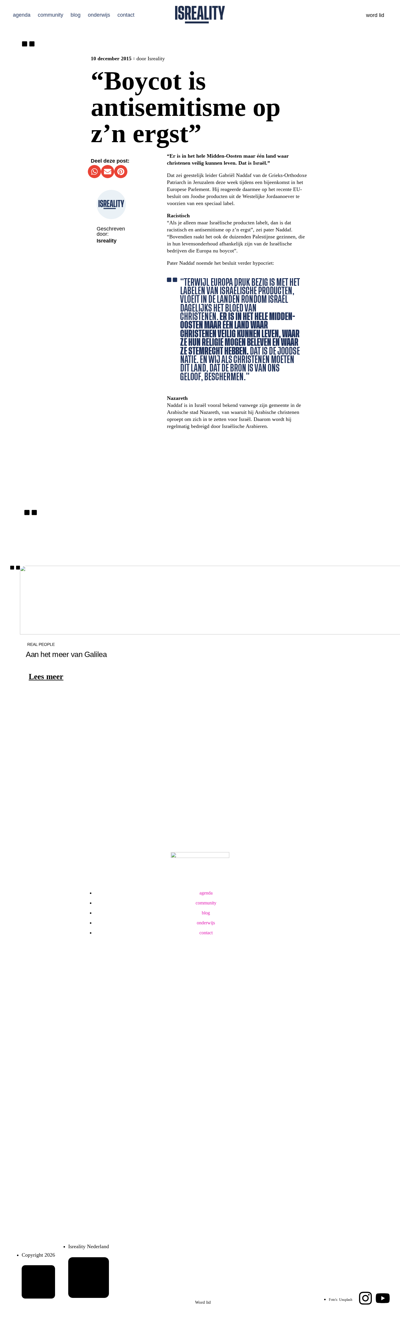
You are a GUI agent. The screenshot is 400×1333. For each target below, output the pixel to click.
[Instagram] (365, 1298)
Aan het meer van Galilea (66, 654)
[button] (94, 171)
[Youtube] (382, 1298)
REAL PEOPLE (41, 644)
